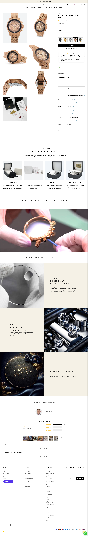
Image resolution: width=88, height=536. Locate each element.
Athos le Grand (49, 478)
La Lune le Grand (49, 493)
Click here (69, 124)
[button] (71, 5)
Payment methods (28, 473)
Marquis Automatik (50, 504)
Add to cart (71, 45)
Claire (47, 483)
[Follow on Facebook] (3, 525)
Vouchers (5, 478)
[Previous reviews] (59, 57)
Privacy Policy (27, 480)
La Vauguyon (49, 494)
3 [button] (44, 448)
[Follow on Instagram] (10, 525)
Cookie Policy (27, 484)
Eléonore (48, 489)
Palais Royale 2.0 (49, 512)
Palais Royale (49, 510)
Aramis (47, 470)
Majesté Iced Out (49, 502)
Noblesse (48, 507)
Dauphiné (48, 486)
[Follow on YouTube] (17, 525)
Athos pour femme (50, 481)
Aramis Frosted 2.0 (50, 473)
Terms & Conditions (29, 478)
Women (33, 7)
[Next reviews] (84, 57)
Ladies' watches (6, 471)
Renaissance (48, 517)
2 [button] (42, 448)
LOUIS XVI (60, 13)
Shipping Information (29, 471)
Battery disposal (28, 486)
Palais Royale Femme (50, 514)
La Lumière (48, 491)
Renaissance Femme (50, 519)
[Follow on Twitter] (7, 525)
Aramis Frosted (49, 471)
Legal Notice (27, 483)
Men (27, 7)
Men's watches (6, 470)
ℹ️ (84, 95)
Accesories (5, 476)
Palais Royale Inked (50, 515)
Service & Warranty (29, 475)
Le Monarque (49, 497)
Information (58, 7)
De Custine (48, 488)
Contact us (27, 481)
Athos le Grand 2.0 (50, 480)
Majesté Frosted (49, 501)
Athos (47, 476)
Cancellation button (29, 488)
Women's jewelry (6, 475)
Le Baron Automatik (50, 496)
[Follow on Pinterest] (13, 525)
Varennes (48, 520)
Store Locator (27, 470)
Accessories (48, 7)
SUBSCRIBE (80, 478)
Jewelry (40, 7)
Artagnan (48, 475)
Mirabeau (48, 506)
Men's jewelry (6, 473)
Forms (26, 476)
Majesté (47, 499)
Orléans (48, 509)
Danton (47, 484)
